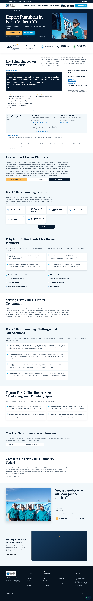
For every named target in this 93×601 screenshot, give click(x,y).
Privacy (81, 593)
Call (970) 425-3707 (14, 32)
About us (29, 583)
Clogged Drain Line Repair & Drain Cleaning (60, 143)
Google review (57, 88)
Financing (62, 580)
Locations (32, 5)
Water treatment (47, 583)
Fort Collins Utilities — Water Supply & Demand (70, 122)
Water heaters (46, 580)
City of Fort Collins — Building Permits (39, 122)
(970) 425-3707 (83, 1)
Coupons (38, 5)
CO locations (23, 143)
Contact (57, 5)
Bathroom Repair (77, 210)
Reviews (29, 585)
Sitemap (61, 583)
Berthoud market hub (33, 143)
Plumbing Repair (44, 143)
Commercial (46, 585)
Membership (62, 578)
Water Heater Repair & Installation (37, 219)
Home (7, 10)
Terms (86, 593)
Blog (60, 573)
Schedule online (79, 576)
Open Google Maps (11, 554)
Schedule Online (81, 5)
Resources (44, 5)
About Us (51, 5)
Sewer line (45, 576)
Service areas (30, 576)
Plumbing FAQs (63, 576)
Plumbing (45, 578)
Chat (88, 597)
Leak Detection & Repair (78, 143)
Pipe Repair (23, 146)
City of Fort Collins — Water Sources (41, 131)
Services (25, 5)
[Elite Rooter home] (11, 5)
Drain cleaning (46, 573)
